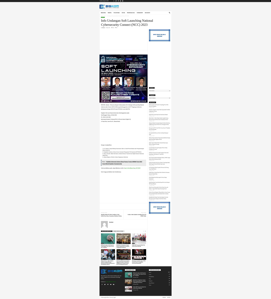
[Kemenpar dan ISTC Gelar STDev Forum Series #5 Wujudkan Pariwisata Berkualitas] (139, 254)
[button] (169, 12)
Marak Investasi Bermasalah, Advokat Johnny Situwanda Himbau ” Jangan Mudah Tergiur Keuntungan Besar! (158, 188)
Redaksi (103, 27)
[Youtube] (123, 1)
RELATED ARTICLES (106, 231)
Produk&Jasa (131, 12)
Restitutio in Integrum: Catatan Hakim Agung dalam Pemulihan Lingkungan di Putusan (123, 246)
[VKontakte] (120, 1)
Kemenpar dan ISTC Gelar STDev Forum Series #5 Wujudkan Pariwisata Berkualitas (139, 262)
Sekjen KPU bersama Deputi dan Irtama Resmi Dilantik (158, 114)
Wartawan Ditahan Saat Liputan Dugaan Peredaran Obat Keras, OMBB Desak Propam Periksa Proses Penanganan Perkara (159, 124)
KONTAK (168, 297)
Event (150, 274)
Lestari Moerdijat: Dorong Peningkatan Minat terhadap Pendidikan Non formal (158, 148)
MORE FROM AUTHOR (118, 231)
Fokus (150, 285)
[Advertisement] (123, 40)
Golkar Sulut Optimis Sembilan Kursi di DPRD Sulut (137, 215)
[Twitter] (116, 1)
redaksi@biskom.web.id (111, 281)
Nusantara (117, 12)
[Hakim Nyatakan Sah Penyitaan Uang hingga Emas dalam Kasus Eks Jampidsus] (108, 238)
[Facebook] (114, 1)
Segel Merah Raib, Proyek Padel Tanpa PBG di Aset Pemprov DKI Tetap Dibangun (159, 183)
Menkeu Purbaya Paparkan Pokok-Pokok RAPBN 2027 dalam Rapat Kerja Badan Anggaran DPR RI (159, 138)
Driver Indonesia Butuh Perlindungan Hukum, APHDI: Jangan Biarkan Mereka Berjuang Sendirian (159, 158)
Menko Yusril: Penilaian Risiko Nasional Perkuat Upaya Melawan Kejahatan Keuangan (158, 143)
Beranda (103, 12)
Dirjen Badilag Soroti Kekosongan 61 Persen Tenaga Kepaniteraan (158, 178)
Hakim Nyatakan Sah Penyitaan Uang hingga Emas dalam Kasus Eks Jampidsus (107, 246)
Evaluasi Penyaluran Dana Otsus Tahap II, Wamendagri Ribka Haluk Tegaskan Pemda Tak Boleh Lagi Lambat (159, 163)
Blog (150, 278)
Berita (109, 12)
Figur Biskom (151, 283)
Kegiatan (147, 12)
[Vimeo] (118, 1)
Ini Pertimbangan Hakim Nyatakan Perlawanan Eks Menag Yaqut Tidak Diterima (159, 168)
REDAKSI (164, 297)
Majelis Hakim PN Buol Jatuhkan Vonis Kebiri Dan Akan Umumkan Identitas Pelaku (111, 215)
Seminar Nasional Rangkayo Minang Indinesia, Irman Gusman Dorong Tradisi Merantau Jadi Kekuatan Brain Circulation (159, 193)
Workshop (140, 12)
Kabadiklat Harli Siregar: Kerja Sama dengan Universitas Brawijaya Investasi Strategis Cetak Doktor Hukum (158, 198)
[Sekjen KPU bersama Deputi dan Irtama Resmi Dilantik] (139, 238)
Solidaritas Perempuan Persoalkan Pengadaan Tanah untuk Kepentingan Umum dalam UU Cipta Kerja (158, 153)
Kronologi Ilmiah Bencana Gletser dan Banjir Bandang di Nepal (158, 133)
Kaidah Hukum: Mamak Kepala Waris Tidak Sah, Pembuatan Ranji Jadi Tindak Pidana (159, 173)
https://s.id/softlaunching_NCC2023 (132, 168)
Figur (123, 12)
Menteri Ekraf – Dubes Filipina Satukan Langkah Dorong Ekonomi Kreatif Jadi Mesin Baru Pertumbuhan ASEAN (158, 119)
